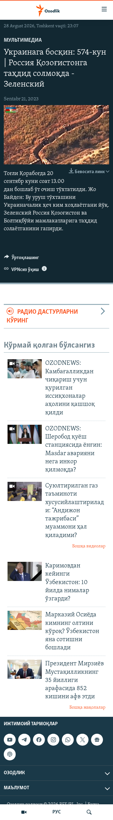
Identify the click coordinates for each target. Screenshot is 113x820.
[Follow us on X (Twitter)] (82, 740)
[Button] (21, 259)
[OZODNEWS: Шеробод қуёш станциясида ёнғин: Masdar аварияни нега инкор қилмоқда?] (25, 434)
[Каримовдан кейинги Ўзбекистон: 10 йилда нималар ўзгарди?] (25, 571)
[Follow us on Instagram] (53, 740)
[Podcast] (10, 754)
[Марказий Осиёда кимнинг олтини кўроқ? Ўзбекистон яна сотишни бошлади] (25, 620)
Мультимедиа (23, 40)
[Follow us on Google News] (97, 740)
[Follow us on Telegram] (24, 740)
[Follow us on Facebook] (39, 740)
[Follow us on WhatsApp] (68, 740)
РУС (56, 812)
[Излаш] (89, 812)
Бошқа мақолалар (87, 707)
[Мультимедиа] (23, 812)
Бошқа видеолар (88, 546)
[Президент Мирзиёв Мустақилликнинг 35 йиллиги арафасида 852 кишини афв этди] (25, 669)
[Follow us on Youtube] (10, 740)
